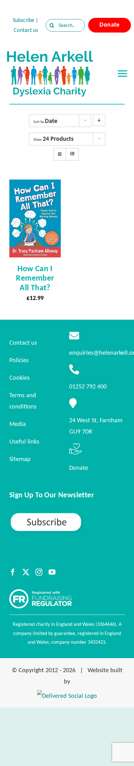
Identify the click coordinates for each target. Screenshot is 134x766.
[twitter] (25, 572)
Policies (19, 360)
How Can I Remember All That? (35, 277)
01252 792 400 (88, 386)
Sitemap (20, 459)
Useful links (24, 441)
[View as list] (72, 154)
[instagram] (39, 572)
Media (17, 424)
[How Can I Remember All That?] (35, 185)
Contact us (26, 30)
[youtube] (52, 572)
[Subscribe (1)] (67, 515)
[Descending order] (99, 120)
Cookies (19, 377)
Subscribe (23, 20)
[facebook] (12, 572)
